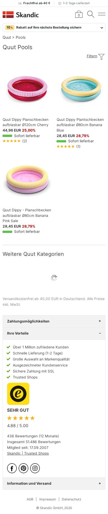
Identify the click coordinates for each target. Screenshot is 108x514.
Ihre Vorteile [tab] (18, 333)
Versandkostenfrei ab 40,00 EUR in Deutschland (44, 299)
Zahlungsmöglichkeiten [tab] (28, 321)
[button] (54, 27)
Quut (7, 37)
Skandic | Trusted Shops (28, 453)
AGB (30, 499)
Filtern (92, 56)
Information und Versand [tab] (29, 483)
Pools (21, 37)
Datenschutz (71, 499)
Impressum (47, 499)
